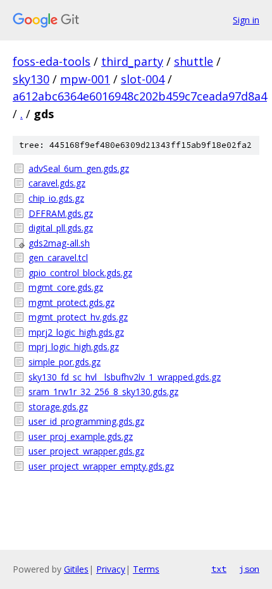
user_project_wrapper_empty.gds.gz (101, 466)
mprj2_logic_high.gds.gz (76, 332)
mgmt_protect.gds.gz (71, 302)
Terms (146, 569)
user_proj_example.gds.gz (80, 436)
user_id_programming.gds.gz (86, 421)
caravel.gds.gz (56, 183)
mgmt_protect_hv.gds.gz (78, 317)
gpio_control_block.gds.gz (80, 273)
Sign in (246, 20)
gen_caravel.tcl (58, 258)
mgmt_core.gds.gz (65, 287)
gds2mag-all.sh (59, 243)
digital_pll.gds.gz (60, 228)
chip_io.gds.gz (56, 198)
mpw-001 (85, 79)
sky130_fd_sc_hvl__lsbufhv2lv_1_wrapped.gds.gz (124, 377)
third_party (132, 61)
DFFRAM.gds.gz (60, 213)
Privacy (110, 569)
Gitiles (76, 569)
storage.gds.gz (58, 407)
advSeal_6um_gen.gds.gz (78, 168)
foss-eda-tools (51, 61)
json (249, 568)
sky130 (31, 79)
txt (218, 568)
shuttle (193, 61)
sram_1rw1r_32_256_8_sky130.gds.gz (103, 392)
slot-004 (142, 79)
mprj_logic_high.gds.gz (73, 347)
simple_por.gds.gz (64, 362)
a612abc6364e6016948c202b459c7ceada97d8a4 (140, 96)
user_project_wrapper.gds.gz (86, 451)
